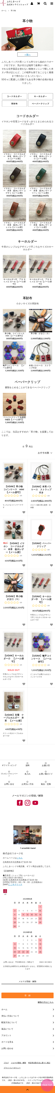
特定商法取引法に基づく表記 (39, 1063)
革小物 (13, 10)
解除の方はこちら (46, 1002)
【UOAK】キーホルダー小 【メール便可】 (14, 658)
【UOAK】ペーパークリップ (41, 545)
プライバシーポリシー (12, 1068)
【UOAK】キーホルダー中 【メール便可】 (41, 599)
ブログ (6, 1063)
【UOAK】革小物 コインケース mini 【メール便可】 (14, 489)
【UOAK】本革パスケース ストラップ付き (41, 489)
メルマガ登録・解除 (18, 1063)
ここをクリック (15, 884)
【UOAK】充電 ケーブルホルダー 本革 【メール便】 (14, 717)
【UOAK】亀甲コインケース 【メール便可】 (41, 658)
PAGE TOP (47, 1085)
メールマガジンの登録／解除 (27, 795)
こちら (20, 858)
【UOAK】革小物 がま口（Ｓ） (15, 598)
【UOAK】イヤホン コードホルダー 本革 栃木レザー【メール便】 (14, 547)
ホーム (3, 10)
